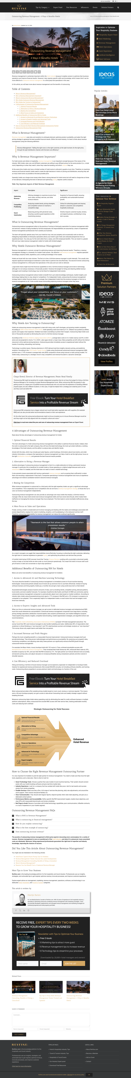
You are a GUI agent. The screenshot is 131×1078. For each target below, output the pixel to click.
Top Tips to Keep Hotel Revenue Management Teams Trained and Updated (50, 998)
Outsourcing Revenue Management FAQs (28, 128)
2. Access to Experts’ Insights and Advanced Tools (35, 119)
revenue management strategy (68, 488)
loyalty (45, 555)
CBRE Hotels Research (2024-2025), (31, 329)
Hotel (20, 882)
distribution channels (24, 456)
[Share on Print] (32, 72)
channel (64, 165)
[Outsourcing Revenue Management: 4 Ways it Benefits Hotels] (78, 982)
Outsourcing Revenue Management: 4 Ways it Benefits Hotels (78, 998)
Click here (17, 422)
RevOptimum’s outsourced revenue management (27, 649)
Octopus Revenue (54, 559)
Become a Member (92, 1053)
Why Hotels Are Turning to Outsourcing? (28, 102)
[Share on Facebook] (21, 72)
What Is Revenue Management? (25, 863)
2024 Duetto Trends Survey (37, 350)
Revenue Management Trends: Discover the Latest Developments (36, 859)
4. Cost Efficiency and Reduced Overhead (32, 123)
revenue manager (54, 473)
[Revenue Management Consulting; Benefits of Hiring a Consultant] (23, 982)
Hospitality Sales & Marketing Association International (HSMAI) (35, 622)
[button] (118, 7)
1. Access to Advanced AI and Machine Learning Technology (38, 117)
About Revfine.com (92, 1049)
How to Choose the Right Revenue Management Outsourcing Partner (37, 126)
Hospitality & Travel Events (58, 1057)
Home (91, 16)
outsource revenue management (33, 80)
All (93, 16)
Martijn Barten (17, 25)
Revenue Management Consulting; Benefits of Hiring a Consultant (36, 861)
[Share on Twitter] (17, 72)
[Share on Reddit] (24, 72)
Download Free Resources (58, 1065)
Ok (89, 1075)
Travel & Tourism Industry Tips (59, 1053)
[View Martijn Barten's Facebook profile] (15, 910)
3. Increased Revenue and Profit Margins (31, 121)
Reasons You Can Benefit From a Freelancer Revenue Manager (35, 865)
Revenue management (19, 137)
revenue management (45, 161)
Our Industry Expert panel (57, 1061)
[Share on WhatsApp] (28, 72)
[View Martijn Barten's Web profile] (28, 910)
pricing (55, 179)
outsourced (15, 469)
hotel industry (51, 76)
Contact (88, 1061)
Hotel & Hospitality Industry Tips (60, 1049)
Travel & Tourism (38, 882)
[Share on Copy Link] (39, 72)
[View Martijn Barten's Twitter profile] (20, 910)
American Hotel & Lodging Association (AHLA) (37, 338)
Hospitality (25, 882)
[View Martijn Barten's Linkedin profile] (24, 910)
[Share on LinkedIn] (13, 72)
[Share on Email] (35, 72)
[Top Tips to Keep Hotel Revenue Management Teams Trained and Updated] (51, 982)
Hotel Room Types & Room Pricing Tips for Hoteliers (32, 857)
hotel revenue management (68, 252)
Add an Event (90, 1057)
